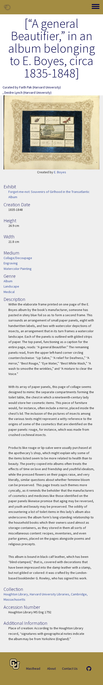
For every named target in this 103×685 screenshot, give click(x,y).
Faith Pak (25, 87)
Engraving (11, 263)
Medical (9, 292)
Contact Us (70, 668)
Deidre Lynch (13, 92)
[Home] (7, 7)
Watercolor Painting (18, 268)
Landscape (11, 286)
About (51, 668)
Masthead (33, 668)
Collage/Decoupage (18, 258)
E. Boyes (60, 172)
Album (8, 281)
